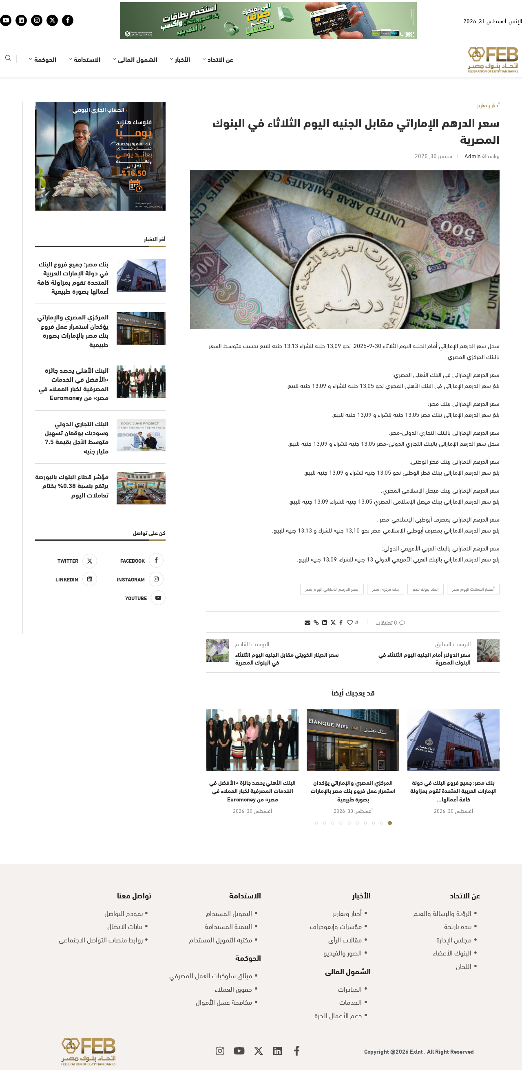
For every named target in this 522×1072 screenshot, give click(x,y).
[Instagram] (36, 7)
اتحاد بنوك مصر (425, 563)
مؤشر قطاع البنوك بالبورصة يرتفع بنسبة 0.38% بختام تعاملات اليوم (71, 460)
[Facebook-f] (297, 1025)
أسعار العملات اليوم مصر (473, 563)
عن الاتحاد (220, 33)
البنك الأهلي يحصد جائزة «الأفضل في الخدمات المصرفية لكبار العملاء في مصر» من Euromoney (252, 765)
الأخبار (182, 33)
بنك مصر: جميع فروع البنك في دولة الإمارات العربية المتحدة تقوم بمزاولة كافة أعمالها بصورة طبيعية (72, 252)
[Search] (8, 34)
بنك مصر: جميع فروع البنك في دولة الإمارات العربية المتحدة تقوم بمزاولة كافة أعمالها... (453, 765)
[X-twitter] (258, 1025)
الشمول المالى (137, 33)
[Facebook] (67, 7)
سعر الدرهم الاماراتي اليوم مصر (331, 563)
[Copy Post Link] (316, 596)
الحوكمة (45, 33)
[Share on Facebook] (341, 596)
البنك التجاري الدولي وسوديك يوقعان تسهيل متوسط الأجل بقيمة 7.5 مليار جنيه (76, 412)
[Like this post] (350, 596)
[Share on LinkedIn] (324, 596)
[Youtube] (5, 7)
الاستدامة (87, 33)
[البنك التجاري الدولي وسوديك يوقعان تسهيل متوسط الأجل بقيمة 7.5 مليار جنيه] (141, 410)
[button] (217, 741)
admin (472, 130)
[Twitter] (52, 7)
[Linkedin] (21, 7)
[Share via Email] (307, 596)
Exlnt (417, 1025)
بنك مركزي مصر (385, 563)
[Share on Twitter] (333, 596)
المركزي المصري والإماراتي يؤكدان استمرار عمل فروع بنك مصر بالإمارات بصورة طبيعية (353, 765)
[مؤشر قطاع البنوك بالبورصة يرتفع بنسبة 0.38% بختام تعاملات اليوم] (141, 463)
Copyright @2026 (387, 1025)
